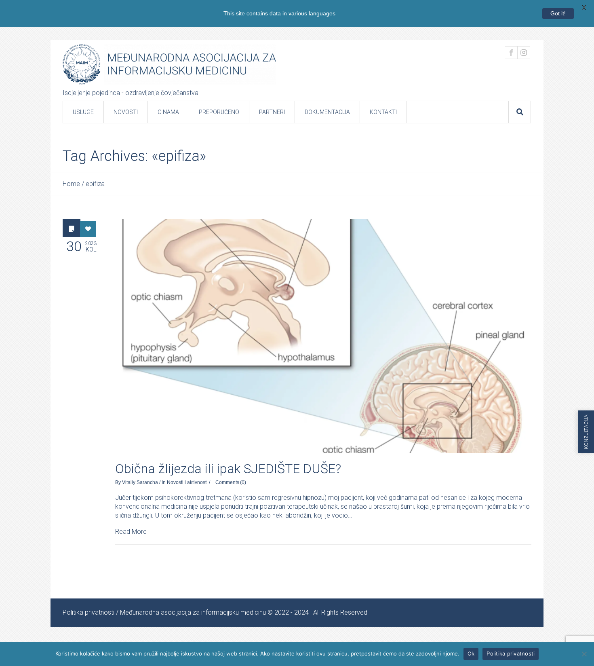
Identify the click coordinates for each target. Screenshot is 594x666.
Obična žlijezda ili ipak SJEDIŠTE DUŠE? (228, 468)
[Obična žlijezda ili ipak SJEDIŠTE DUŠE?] (323, 336)
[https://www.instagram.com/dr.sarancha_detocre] (524, 53)
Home (71, 184)
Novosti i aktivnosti (187, 482)
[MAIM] (169, 64)
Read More (131, 531)
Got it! (558, 13)
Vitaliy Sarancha (140, 482)
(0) (243, 482)
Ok (471, 653)
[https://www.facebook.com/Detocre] (511, 53)
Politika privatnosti (88, 612)
